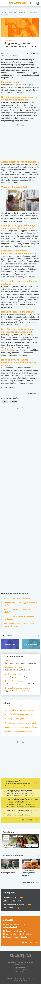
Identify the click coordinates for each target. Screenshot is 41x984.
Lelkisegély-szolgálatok (12, 901)
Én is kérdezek (27, 820)
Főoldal (3, 12)
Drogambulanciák (10, 897)
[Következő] (37, 636)
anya (4, 402)
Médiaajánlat (21, 969)
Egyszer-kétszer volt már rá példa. (19, 934)
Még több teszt (29, 882)
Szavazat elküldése (28, 942)
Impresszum (20, 967)
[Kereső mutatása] (30, 3)
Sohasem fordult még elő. (15, 931)
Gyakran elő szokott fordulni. (17, 937)
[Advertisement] (20, 500)
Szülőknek (14, 12)
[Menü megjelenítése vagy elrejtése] (4, 3)
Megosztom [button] (31, 53)
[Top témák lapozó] (20, 636)
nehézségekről (7, 350)
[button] (34, 3)
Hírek (8, 12)
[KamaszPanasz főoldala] (17, 3)
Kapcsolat (20, 972)
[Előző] (31, 636)
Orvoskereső (8, 908)
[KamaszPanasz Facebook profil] (20, 841)
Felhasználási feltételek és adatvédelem (20, 964)
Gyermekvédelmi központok (14, 904)
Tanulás (14, 402)
